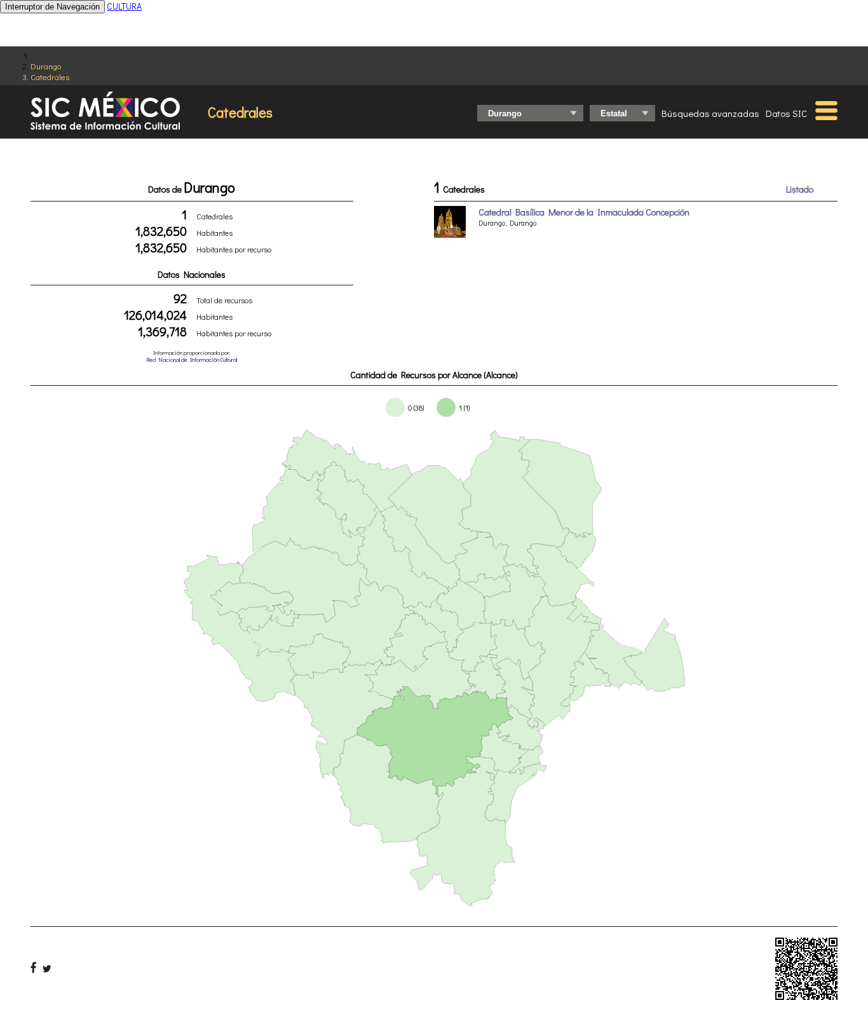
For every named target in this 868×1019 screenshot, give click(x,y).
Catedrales (50, 76)
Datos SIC (786, 113)
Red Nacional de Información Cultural (191, 359)
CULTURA (124, 6)
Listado (799, 189)
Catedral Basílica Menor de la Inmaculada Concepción (583, 212)
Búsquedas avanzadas (710, 113)
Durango (46, 65)
